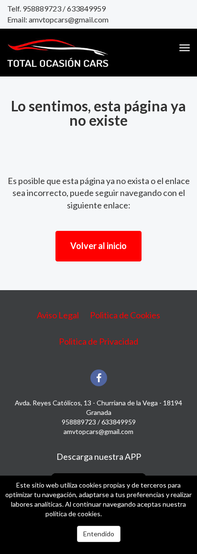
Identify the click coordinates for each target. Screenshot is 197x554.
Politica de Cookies (125, 315)
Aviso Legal (58, 315)
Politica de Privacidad (98, 341)
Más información (127, 514)
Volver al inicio (98, 245)
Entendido (98, 534)
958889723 (41, 8)
